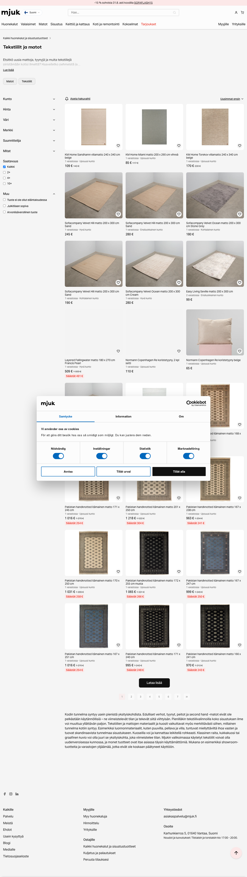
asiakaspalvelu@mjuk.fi (180, 816)
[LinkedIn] (17, 793)
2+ (8, 172)
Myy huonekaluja (95, 816)
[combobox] (123, 12)
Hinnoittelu (91, 823)
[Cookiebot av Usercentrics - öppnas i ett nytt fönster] (189, 403)
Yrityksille (90, 830)
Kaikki (11, 166)
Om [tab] (181, 416)
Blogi (6, 843)
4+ (8, 178)
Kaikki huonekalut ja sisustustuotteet (25, 38)
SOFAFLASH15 (143, 2)
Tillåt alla (179, 471)
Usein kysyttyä (13, 836)
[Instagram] (10, 793)
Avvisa (68, 471)
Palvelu (8, 816)
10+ (9, 183)
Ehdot (7, 830)
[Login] (236, 12)
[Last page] (187, 697)
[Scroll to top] (236, 853)
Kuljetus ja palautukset (99, 853)
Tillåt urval (124, 471)
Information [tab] (123, 416)
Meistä (8, 823)
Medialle (9, 849)
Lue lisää (8, 70)
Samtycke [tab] (65, 416)
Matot (10, 81)
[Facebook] (4, 793)
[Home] (11, 12)
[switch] (101, 456)
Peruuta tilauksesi (96, 859)
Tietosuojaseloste (16, 856)
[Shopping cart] (242, 12)
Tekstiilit (27, 81)
